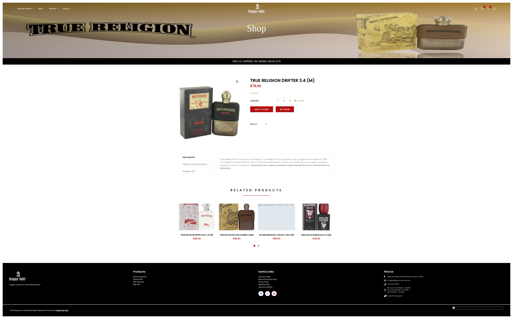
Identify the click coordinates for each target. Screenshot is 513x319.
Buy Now (285, 109)
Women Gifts (138, 279)
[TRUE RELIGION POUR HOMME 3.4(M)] (236, 217)
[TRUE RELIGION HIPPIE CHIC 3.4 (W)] (196, 217)
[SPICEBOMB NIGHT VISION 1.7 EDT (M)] (276, 217)
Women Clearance (139, 277)
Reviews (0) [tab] (188, 171)
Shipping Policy (264, 284)
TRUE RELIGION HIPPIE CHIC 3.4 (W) (197, 235)
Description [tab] (188, 157)
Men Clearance (138, 282)
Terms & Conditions (265, 287)
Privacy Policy (263, 282)
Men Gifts (136, 284)
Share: (253, 124)
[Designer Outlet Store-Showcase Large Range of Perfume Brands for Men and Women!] (256, 9)
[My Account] (494, 8)
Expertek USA (62, 310)
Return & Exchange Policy (267, 279)
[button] (237, 81)
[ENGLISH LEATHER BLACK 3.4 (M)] (316, 217)
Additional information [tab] (194, 164)
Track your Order (264, 277)
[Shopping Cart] (482, 8)
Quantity (254, 100)
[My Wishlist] (488, 8)
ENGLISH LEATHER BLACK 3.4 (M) (316, 235)
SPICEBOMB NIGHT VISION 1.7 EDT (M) (276, 235)
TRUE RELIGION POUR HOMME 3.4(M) (237, 235)
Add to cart (261, 109)
